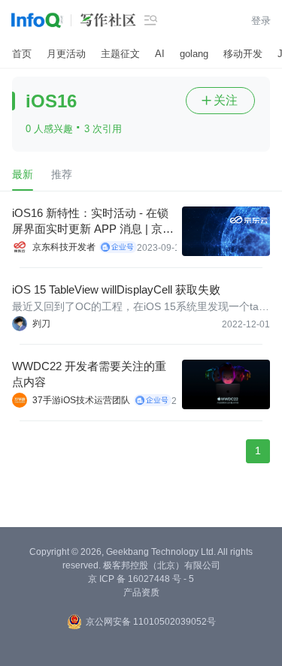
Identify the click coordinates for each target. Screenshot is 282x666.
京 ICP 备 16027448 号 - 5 (141, 579)
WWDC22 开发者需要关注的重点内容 (89, 374)
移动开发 (242, 53)
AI (160, 53)
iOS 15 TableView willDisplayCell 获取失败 (116, 289)
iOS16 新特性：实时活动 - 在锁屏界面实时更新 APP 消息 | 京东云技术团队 (93, 221)
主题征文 (120, 53)
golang (194, 53)
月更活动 (66, 53)
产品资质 (141, 592)
